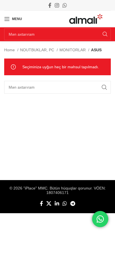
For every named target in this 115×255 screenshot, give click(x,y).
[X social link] (49, 203)
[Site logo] (86, 18)
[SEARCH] (105, 34)
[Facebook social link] (50, 5)
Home (10, 50)
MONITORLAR (73, 50)
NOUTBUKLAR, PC (37, 50)
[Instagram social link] (57, 5)
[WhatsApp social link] (65, 5)
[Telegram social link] (73, 203)
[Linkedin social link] (57, 203)
